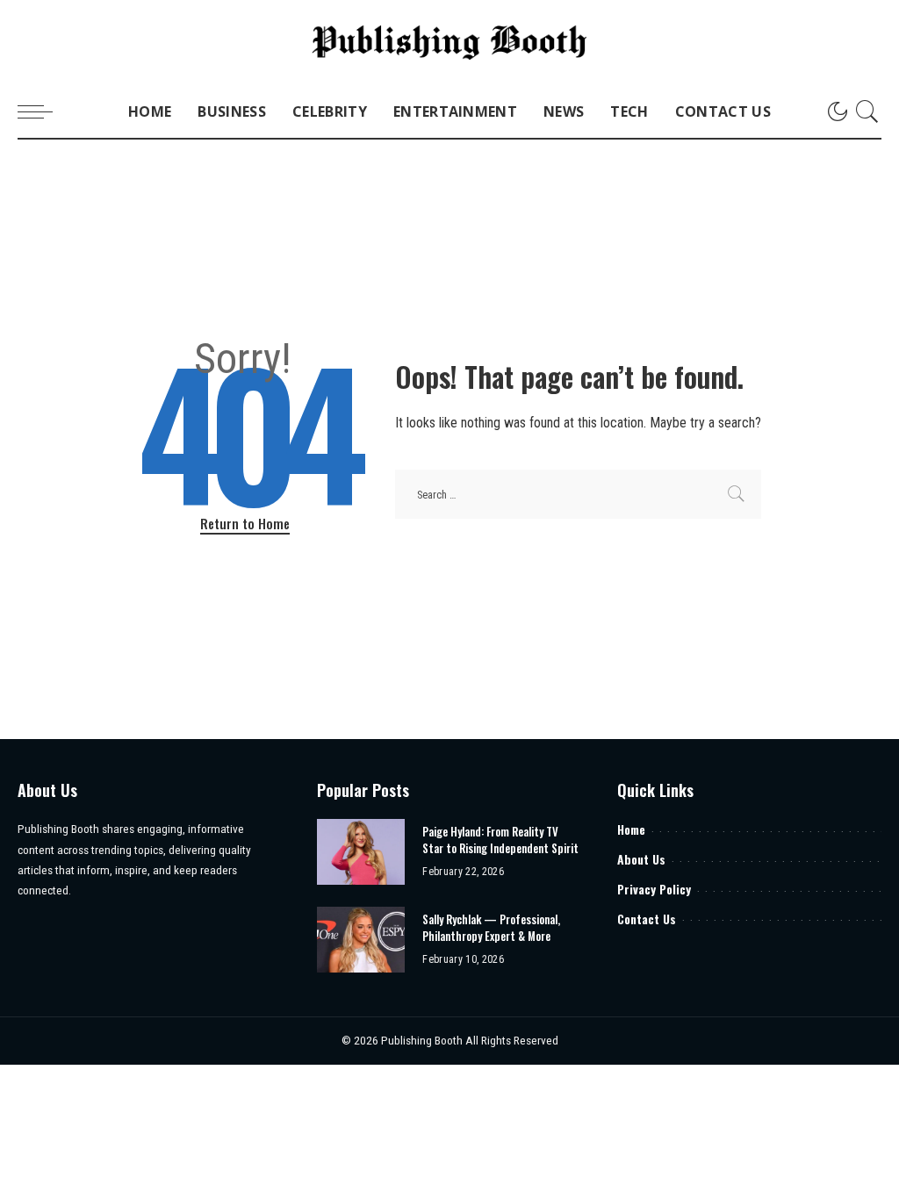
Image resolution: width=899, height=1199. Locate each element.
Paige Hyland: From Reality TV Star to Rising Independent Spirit (500, 840)
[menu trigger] (44, 111)
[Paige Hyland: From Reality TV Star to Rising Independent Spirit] (361, 852)
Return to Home (245, 523)
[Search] (867, 111)
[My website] (449, 43)
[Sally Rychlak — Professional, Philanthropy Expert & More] (361, 940)
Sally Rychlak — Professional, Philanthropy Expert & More (491, 927)
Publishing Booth (423, 1040)
